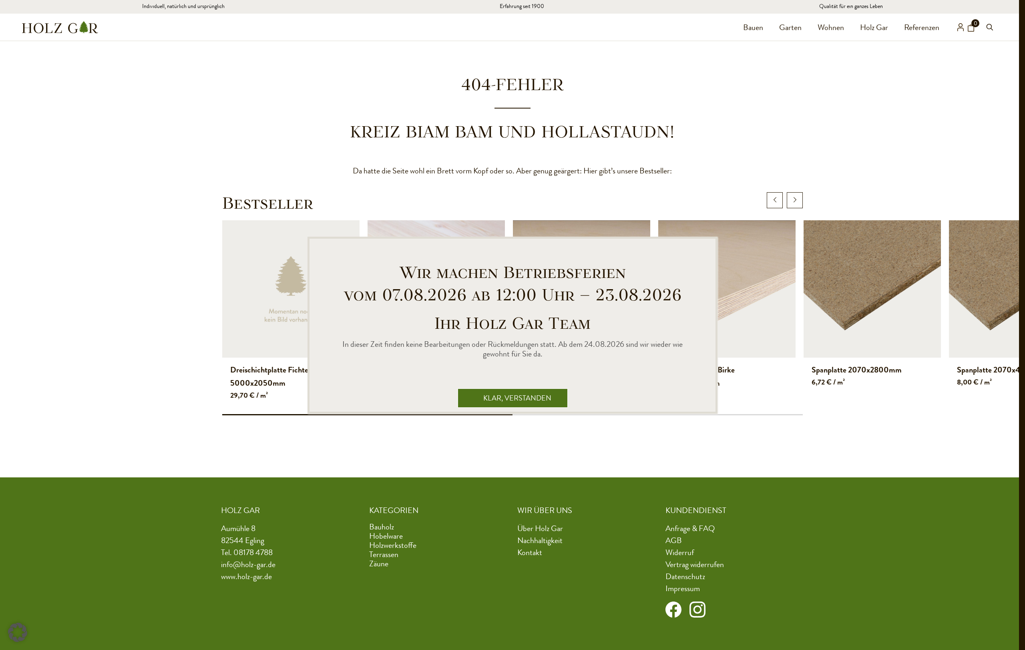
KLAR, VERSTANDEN (517, 398)
